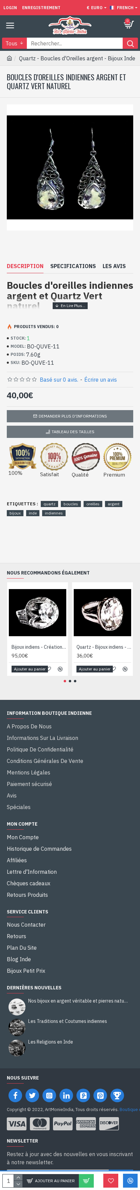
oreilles (93, 503)
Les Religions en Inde (50, 1042)
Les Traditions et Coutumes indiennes (67, 1021)
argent (114, 503)
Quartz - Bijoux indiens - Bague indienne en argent (103, 647)
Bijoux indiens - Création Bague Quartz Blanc (39, 647)
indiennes (54, 513)
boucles (71, 503)
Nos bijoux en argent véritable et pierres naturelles (78, 1001)
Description (25, 266)
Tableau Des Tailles (73, 431)
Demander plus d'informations (73, 416)
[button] (65, 681)
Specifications (73, 266)
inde (33, 513)
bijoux (15, 513)
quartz (49, 503)
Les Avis (114, 266)
